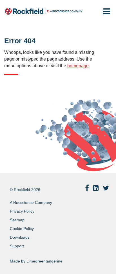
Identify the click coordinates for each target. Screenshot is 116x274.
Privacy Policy (22, 211)
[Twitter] (105, 188)
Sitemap (17, 220)
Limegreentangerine (44, 261)
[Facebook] (87, 188)
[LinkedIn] (96, 188)
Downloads (20, 237)
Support (17, 246)
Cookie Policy (22, 228)
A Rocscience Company (31, 202)
